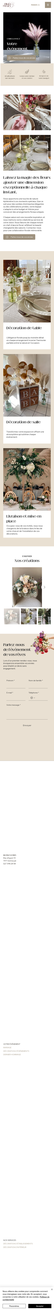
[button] (37, 5)
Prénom (10, 680)
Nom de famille (36, 680)
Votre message (13, 705)
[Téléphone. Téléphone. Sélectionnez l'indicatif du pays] (32, 697)
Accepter (40, 1306)
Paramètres (14, 1306)
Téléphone (34, 692)
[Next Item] (44, 587)
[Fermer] (50, 1291)
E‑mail (9, 692)
